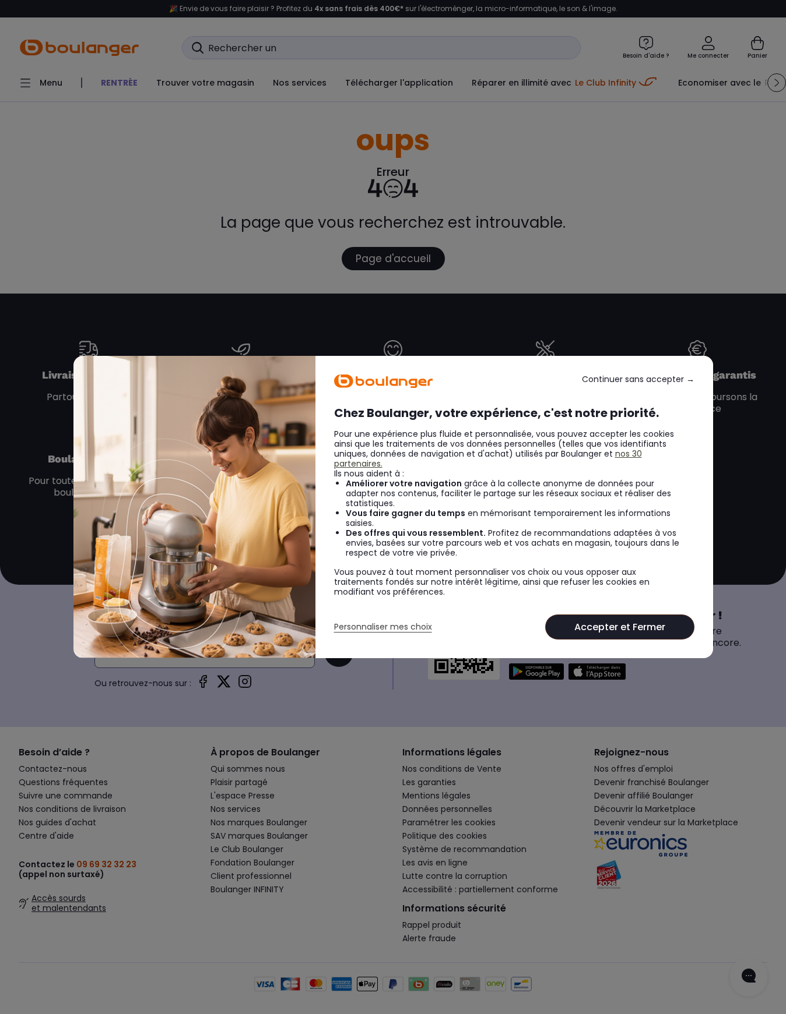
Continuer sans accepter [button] (638, 379)
